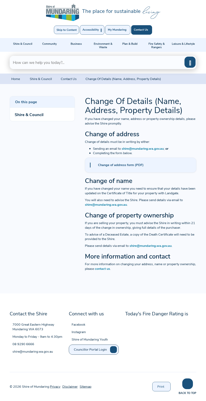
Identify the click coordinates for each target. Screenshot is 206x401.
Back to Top (187, 393)
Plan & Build (129, 44)
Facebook (78, 324)
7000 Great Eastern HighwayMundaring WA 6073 (33, 326)
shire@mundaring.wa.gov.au (143, 148)
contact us (102, 268)
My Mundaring (117, 29)
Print (164, 387)
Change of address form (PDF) (121, 165)
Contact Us (141, 29)
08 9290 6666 (23, 344)
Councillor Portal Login (90, 349)
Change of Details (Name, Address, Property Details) (123, 79)
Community (49, 44)
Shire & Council (22, 44)
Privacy (55, 386)
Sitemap (85, 386)
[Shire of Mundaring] (62, 12)
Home (15, 79)
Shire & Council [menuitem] (29, 114)
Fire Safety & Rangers (156, 45)
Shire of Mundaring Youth (90, 339)
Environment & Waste (103, 45)
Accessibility (92, 29)
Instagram (79, 332)
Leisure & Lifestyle (183, 44)
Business (76, 44)
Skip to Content (67, 30)
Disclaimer (70, 386)
